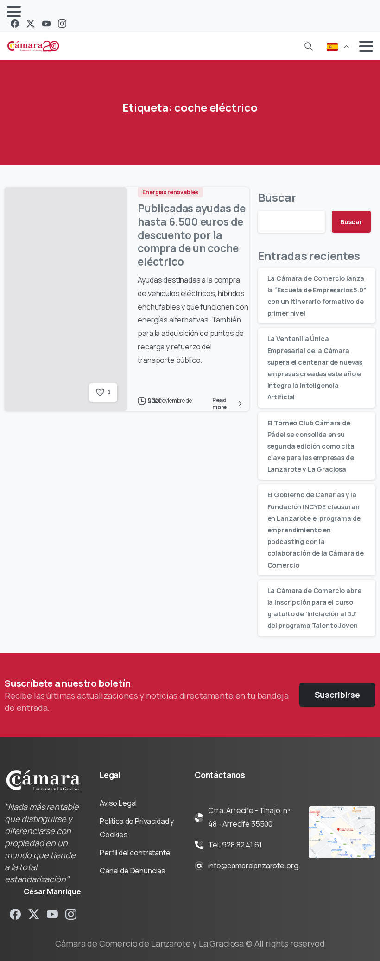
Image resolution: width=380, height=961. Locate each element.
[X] (30, 23)
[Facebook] (15, 23)
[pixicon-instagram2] (71, 914)
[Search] (309, 46)
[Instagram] (62, 23)
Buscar (277, 197)
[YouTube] (46, 23)
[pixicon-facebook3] (15, 914)
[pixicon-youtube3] (52, 914)
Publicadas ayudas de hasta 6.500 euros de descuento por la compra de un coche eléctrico (192, 235)
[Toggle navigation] (14, 11)
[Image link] (342, 832)
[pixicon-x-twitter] (34, 914)
